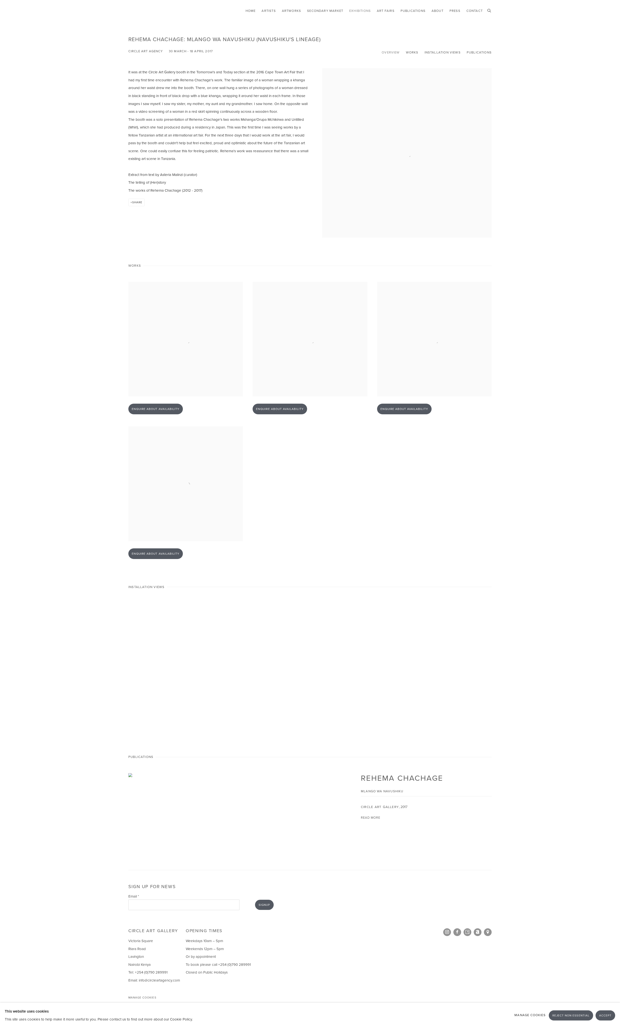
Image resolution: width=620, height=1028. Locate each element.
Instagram (447, 932)
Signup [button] (264, 905)
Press (455, 10)
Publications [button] (479, 52)
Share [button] (137, 202)
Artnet (477, 932)
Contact (474, 10)
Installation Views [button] (443, 52)
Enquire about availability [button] (155, 409)
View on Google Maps (488, 932)
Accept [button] (605, 1015)
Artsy (467, 932)
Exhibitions (360, 10)
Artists (269, 10)
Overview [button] (391, 52)
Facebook (457, 932)
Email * (133, 896)
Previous (19, 669)
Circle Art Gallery (150, 11)
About (437, 10)
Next (600, 669)
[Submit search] (489, 10)
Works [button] (412, 52)
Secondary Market (325, 10)
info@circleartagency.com (159, 980)
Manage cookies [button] (142, 998)
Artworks (291, 10)
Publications (413, 10)
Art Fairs (386, 10)
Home (251, 10)
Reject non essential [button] (570, 1015)
